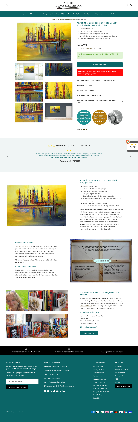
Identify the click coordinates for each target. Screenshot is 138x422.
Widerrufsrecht (120, 373)
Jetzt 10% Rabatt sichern (17, 387)
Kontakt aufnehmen (89, 333)
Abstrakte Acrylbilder (70, 19)
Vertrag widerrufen (123, 386)
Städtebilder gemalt (100, 385)
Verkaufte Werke (74, 14)
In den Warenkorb (99, 65)
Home (24, 14)
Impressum (119, 366)
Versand (89, 48)
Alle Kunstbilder (98, 366)
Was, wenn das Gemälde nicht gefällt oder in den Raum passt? (96, 101)
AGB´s (117, 379)
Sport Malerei (97, 395)
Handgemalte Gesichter (101, 392)
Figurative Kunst (98, 376)
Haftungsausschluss (122, 369)
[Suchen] (7, 5)
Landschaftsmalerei (99, 379)
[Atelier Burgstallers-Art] (69, 5)
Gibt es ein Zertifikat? (84, 85)
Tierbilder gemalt (99, 382)
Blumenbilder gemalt (100, 388)
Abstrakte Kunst (98, 373)
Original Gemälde (24, 246)
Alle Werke (33, 14)
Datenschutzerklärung (122, 376)
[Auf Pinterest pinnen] (86, 129)
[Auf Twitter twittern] (81, 129)
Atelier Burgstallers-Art (17, 412)
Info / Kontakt (111, 14)
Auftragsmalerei (47, 14)
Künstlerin (87, 14)
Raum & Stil (60, 14)
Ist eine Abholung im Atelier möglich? (90, 95)
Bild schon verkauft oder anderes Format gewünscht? (96, 80)
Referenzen (99, 14)
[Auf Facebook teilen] (84, 129)
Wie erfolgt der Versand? (85, 90)
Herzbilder (96, 398)
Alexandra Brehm (86, 306)
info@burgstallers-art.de (56, 382)
